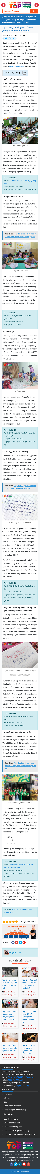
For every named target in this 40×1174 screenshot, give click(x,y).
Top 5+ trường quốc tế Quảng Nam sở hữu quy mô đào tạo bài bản (30, 984)
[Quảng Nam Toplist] (20, 5)
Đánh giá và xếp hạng (12, 1106)
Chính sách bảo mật (12, 1123)
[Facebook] (11, 1164)
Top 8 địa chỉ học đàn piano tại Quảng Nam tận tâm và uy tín (29, 1049)
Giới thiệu (8, 1094)
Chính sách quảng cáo (13, 1127)
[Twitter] (16, 1164)
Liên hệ (6, 1098)
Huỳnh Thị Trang (22, 1085)
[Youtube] (24, 1164)
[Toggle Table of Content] (23, 73)
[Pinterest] (28, 1164)
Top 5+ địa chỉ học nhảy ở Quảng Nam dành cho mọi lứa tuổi (9, 984)
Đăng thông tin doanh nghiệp (15, 1110)
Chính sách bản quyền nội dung (16, 1131)
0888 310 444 (13, 1080)
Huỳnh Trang (8, 35)
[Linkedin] (20, 1164)
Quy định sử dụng (11, 1119)
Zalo (22, 1080)
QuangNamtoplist (8, 17)
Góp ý (6, 1102)
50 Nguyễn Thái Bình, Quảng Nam (21, 1077)
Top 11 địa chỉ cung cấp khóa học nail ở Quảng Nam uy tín (9, 1047)
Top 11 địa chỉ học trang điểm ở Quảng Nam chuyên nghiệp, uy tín (29, 1017)
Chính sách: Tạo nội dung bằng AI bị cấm (20, 1134)
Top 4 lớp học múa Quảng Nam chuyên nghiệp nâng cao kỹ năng (9, 1015)
